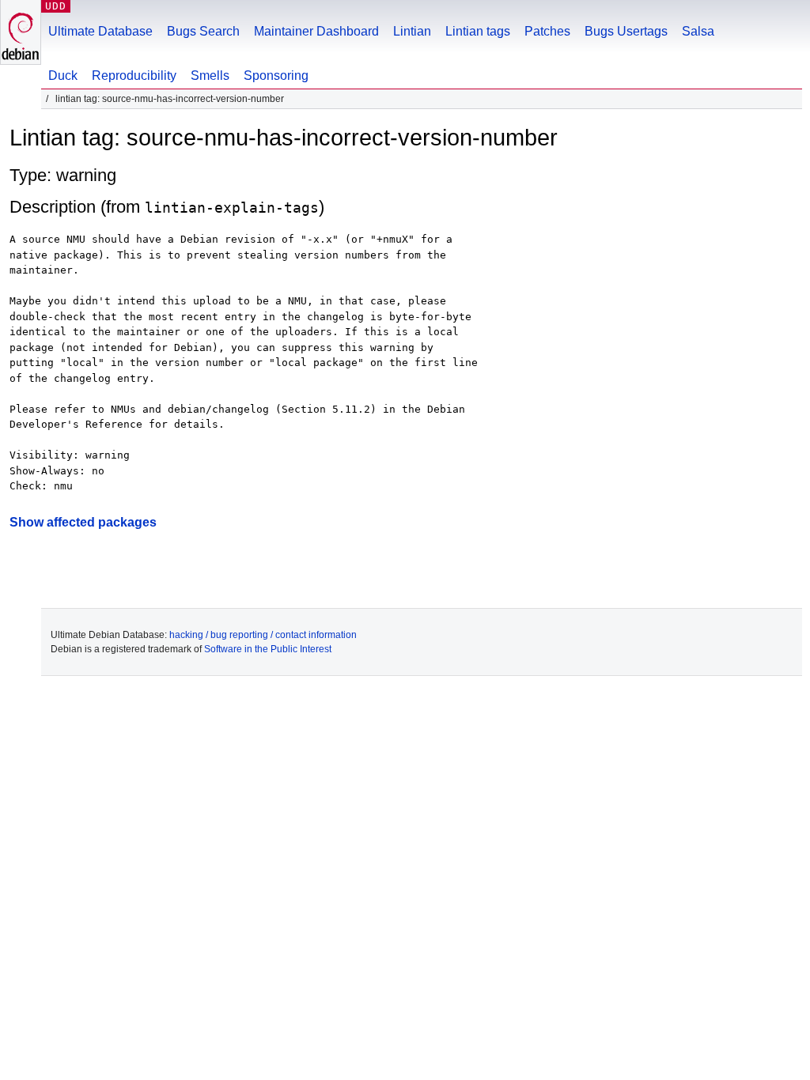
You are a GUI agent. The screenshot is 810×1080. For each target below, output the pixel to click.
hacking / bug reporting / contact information (263, 634)
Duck (63, 75)
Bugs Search (203, 31)
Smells (210, 75)
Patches (547, 31)
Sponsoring (276, 75)
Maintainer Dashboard (316, 31)
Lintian (412, 31)
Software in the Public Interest (267, 649)
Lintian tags (477, 31)
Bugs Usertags (626, 31)
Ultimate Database (100, 31)
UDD (55, 6)
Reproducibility (134, 75)
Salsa (698, 31)
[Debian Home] (20, 32)
